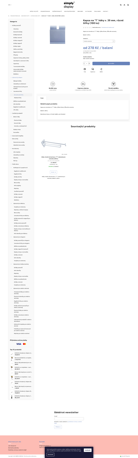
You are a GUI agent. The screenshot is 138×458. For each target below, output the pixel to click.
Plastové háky (18, 120)
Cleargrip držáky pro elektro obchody (21, 292)
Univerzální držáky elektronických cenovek (19, 70)
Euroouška (16, 132)
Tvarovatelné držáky (19, 66)
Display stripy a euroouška (21, 180)
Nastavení (50, 454)
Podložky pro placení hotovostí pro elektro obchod (22, 329)
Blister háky (16, 117)
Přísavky (15, 55)
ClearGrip (16, 29)
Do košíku (112, 63)
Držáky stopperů (17, 40)
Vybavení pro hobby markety (21, 264)
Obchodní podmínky (13, 448)
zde (80, 451)
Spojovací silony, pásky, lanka (21, 58)
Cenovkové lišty (17, 91)
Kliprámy (15, 158)
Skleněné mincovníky (19, 145)
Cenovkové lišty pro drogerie (21, 243)
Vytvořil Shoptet (126, 456)
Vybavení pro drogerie (19, 237)
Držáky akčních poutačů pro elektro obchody (21, 306)
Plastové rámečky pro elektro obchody (22, 297)
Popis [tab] (42, 98)
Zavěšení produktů (17, 113)
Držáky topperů (17, 43)
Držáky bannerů (17, 35)
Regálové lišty (18, 174)
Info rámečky (16, 104)
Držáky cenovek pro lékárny (21, 226)
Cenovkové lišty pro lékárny (21, 215)
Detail (52, 172)
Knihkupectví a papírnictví (20, 167)
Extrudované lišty (18, 95)
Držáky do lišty (18, 177)
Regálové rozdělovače (19, 107)
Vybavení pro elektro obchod (21, 288)
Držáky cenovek (17, 37)
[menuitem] (34, 11)
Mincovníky (15, 139)
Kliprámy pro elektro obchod (21, 333)
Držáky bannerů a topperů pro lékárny (22, 219)
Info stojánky (16, 152)
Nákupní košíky (17, 81)
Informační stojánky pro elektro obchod (22, 325)
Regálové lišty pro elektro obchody (21, 302)
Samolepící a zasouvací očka (21, 61)
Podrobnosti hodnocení (107, 27)
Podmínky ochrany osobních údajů (17, 450)
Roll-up (15, 161)
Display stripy (17, 129)
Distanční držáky (17, 32)
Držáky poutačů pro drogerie (21, 240)
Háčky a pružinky (18, 49)
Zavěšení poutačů (19, 191)
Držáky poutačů (16, 25)
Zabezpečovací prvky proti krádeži (20, 87)
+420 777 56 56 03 (43, 447)
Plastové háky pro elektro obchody (21, 311)
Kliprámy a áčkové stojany (21, 210)
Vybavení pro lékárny (19, 203)
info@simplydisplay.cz (45, 446)
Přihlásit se (58, 427)
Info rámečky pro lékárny (20, 233)
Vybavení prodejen (17, 77)
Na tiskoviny (15, 148)
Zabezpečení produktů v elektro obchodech (22, 320)
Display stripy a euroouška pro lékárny (22, 229)
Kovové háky (17, 123)
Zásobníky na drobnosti (19, 84)
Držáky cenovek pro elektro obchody (21, 316)
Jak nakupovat (12, 446)
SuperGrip (16, 63)
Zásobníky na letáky (18, 155)
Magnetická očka (18, 52)
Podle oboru (15, 164)
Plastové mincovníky (19, 142)
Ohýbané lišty (17, 98)
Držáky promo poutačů (20, 223)
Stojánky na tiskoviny (20, 207)
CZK (9, 5)
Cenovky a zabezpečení (20, 126)
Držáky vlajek (17, 46)
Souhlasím (87, 450)
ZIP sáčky (15, 110)
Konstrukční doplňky (17, 136)
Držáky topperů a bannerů (21, 249)
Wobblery (16, 74)
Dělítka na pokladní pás (19, 101)
